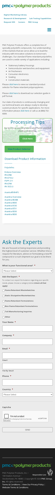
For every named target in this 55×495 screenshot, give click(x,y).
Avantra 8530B (11, 199)
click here (13, 84)
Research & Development (15, 18)
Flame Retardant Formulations (19, 301)
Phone (6, 376)
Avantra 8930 (11, 202)
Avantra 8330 (11, 211)
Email (6, 348)
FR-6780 (8, 175)
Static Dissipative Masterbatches (20, 295)
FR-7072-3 (9, 186)
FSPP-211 (9, 180)
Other (7, 317)
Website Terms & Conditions (15, 487)
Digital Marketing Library (15, 15)
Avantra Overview (13, 196)
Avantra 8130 (11, 205)
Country (7, 389)
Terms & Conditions (11, 484)
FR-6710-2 (9, 177)
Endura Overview (13, 172)
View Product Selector (19, 149)
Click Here (27, 138)
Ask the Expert (11, 276)
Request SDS (9, 22)
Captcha (6, 407)
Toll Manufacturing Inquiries (18, 311)
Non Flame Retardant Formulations (21, 306)
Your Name (9, 322)
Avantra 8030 (11, 214)
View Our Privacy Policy (33, 484)
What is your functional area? (18, 265)
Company (8, 335)
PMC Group (33, 22)
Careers (21, 22)
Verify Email (8, 371)
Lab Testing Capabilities (40, 18)
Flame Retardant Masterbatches (20, 290)
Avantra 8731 (11, 208)
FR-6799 (8, 183)
